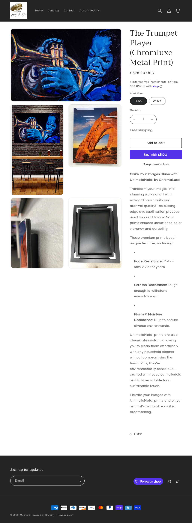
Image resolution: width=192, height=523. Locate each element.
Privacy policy (66, 515)
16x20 (138, 100)
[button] (159, 10)
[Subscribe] (79, 481)
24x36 (157, 100)
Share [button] (138, 433)
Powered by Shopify (42, 515)
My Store (25, 515)
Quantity (135, 110)
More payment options (156, 164)
